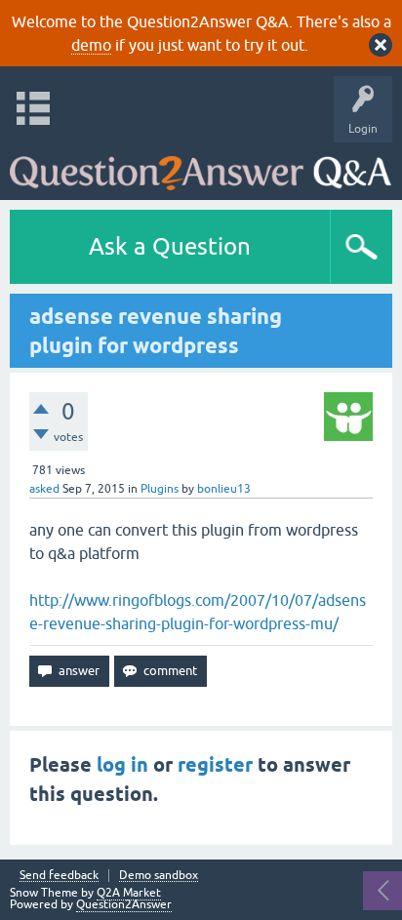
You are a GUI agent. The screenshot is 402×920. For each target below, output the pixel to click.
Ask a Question (170, 246)
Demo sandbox (158, 875)
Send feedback (59, 875)
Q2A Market (129, 893)
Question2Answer (124, 904)
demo (91, 45)
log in (122, 765)
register (215, 765)
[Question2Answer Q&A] (200, 166)
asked (44, 489)
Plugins (160, 489)
